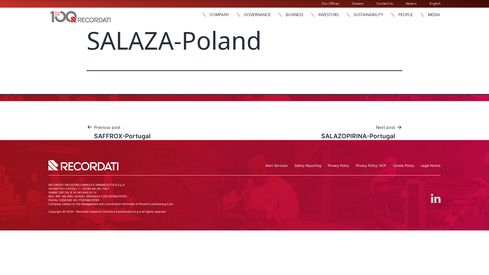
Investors (328, 14)
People (405, 14)
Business (294, 14)
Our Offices (330, 3)
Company (219, 14)
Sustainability (368, 14)
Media (434, 14)
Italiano (411, 3)
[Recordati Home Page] (80, 16)
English (435, 3)
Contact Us (384, 3)
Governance (257, 14)
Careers (358, 3)
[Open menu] (204, 15)
